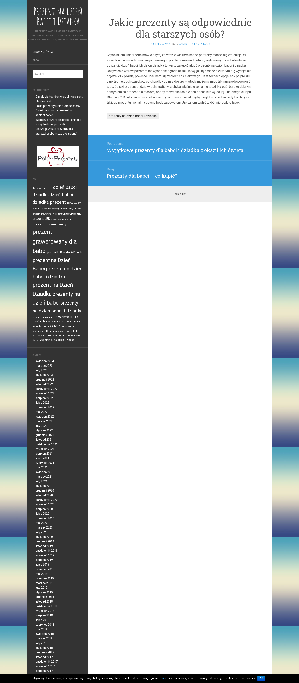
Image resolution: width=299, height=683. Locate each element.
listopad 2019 (44, 546)
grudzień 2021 (45, 435)
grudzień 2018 (45, 596)
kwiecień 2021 (45, 472)
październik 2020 (47, 499)
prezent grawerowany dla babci (55, 241)
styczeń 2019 (44, 592)
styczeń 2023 (44, 374)
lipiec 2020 (42, 513)
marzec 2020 (44, 527)
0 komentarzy (201, 44)
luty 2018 (41, 643)
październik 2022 (47, 388)
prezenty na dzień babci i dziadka (133, 116)
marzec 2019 (44, 583)
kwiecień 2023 (45, 361)
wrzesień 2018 (45, 610)
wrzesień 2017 (45, 666)
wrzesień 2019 (45, 555)
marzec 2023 (44, 365)
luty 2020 (41, 532)
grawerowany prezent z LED (65, 219)
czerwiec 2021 (45, 462)
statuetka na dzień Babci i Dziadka (50, 326)
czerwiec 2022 (45, 407)
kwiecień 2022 (45, 416)
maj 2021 (42, 467)
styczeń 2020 (44, 536)
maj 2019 (42, 573)
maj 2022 (42, 411)
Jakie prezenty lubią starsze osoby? (59, 106)
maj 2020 (42, 522)
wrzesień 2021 (45, 448)
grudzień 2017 (45, 652)
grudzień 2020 (45, 490)
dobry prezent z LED (42, 188)
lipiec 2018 (42, 620)
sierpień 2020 (44, 509)
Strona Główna (43, 52)
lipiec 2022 (42, 402)
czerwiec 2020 (45, 518)
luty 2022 (41, 425)
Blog (36, 60)
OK (261, 678)
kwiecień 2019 (45, 578)
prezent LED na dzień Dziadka (65, 252)
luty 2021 (41, 481)
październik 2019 (47, 550)
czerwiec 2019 (45, 569)
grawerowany (50, 208)
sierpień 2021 (44, 453)
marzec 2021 (44, 476)
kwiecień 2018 (45, 633)
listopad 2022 (44, 384)
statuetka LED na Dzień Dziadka (63, 321)
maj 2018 (42, 629)
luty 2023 (41, 370)
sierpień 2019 (44, 559)
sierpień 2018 (44, 615)
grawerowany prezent (51, 214)
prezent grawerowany (49, 224)
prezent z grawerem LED (45, 317)
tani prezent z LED (42, 335)
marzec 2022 (44, 421)
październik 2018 (47, 606)
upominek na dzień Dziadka (57, 340)
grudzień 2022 (45, 379)
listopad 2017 (44, 657)
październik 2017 (47, 661)
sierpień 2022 (44, 398)
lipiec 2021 (42, 458)
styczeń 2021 (44, 485)
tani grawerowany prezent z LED (64, 331)
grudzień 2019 (45, 541)
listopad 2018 (44, 601)
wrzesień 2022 (45, 393)
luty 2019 (41, 587)
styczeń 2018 (44, 647)
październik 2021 (47, 444)
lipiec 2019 (42, 564)
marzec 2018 (44, 638)
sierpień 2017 (44, 670)
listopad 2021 (44, 439)
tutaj (164, 678)
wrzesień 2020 (45, 504)
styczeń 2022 (44, 430)
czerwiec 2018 (45, 624)
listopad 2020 (44, 495)
